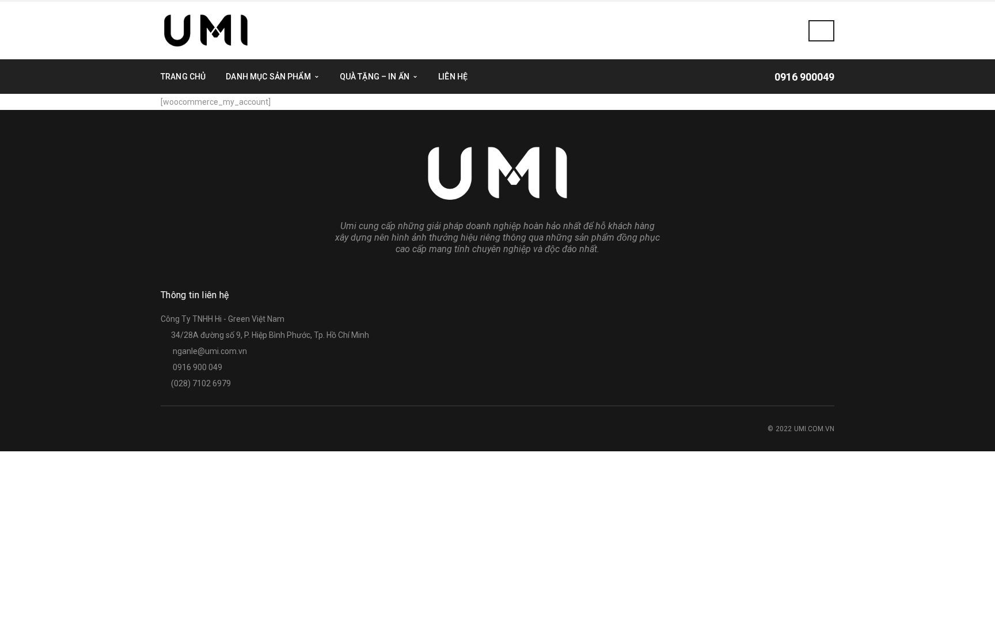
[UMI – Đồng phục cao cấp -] (205, 30)
